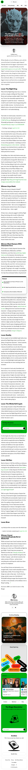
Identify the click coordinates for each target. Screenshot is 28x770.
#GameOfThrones (6, 124)
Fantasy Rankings (11, 5)
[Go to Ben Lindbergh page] (4, 640)
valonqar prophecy (17, 552)
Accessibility (14, 762)
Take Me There (14, 754)
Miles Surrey (14, 54)
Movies (25, 689)
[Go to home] (2, 2)
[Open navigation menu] (25, 2)
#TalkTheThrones (6, 120)
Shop (23, 701)
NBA (18, 5)
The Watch (23, 694)
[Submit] (24, 428)
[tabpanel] (14, 287)
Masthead (14, 701)
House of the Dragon (8, 633)
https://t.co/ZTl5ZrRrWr (17, 124)
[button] (14, 2)
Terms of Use (7, 759)
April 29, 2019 (16, 128)
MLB (25, 5)
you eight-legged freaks (7, 489)
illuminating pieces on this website (10, 145)
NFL (21, 5)
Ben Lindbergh (10, 639)
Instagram (13, 764)
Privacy (12, 759)
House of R (5, 694)
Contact (5, 701)
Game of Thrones (14, 31)
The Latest (4, 5)
